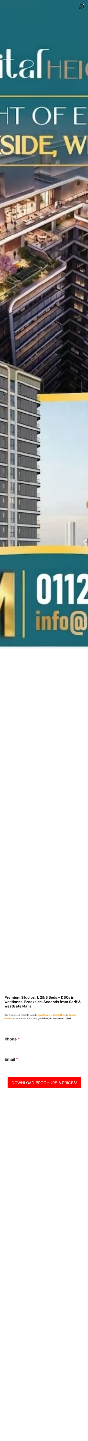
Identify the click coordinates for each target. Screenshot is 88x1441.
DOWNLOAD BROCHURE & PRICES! (44, 1082)
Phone (12, 1039)
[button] (81, 7)
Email (11, 1059)
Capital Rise (59, 1015)
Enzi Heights (45, 1015)
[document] (44, 720)
